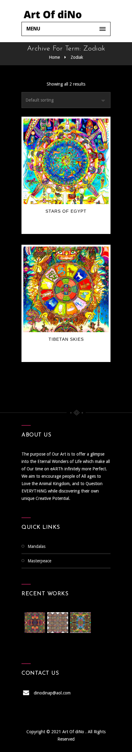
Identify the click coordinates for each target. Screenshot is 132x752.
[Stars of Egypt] (66, 161)
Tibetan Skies (66, 339)
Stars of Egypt (66, 211)
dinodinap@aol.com (52, 692)
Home (54, 57)
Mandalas (36, 546)
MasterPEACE (39, 560)
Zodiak (77, 57)
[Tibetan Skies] (66, 289)
